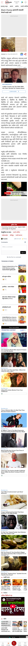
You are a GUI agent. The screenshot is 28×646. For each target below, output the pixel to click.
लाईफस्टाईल (5, 235)
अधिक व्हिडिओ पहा (6, 595)
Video (5, 593)
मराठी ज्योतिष (16, 232)
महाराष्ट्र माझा (4, 6)
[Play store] (22, 2)
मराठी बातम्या (19, 235)
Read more (7, 193)
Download (5, 50)
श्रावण (11, 6)
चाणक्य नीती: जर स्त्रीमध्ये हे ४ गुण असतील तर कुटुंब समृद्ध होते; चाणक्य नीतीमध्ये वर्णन (16, 588)
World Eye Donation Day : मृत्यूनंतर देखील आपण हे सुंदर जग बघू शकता (13, 228)
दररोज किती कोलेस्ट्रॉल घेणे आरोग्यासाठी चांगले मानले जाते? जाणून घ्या (6, 629)
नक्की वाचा (6, 577)
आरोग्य (17, 6)
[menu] (2, 2)
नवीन (4, 619)
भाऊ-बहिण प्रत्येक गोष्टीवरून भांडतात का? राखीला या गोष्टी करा (6, 588)
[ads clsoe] (27, 637)
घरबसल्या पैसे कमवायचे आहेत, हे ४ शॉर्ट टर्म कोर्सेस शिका (17, 629)
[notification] (25, 2)
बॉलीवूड (12, 235)
